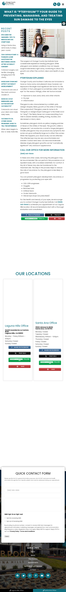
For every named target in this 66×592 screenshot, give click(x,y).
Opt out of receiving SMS (14, 521)
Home (33, 552)
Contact (33, 570)
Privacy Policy (14, 531)
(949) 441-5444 (27, 154)
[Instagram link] (29, 575)
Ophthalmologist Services (33, 566)
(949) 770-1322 (55, 4)
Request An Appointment (58, 4)
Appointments (33, 563)
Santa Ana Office (50, 590)
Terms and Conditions (27, 531)
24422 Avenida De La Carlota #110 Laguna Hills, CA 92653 (17, 331)
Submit (7, 536)
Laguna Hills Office (17, 590)
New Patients (33, 559)
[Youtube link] (42, 575)
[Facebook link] (17, 575)
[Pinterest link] (35, 575)
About (33, 555)
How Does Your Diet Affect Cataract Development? (9, 84)
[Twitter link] (23, 575)
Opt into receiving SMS (13, 518)
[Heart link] (48, 575)
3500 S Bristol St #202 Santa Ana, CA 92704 (44, 328)
